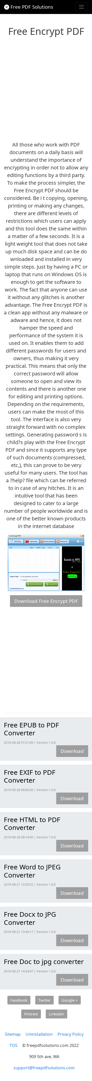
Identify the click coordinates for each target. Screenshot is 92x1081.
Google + (70, 1000)
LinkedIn (56, 1013)
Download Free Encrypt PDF (46, 601)
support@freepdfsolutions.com (44, 1068)
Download (72, 751)
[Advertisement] (46, 87)
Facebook (18, 1000)
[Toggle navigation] (81, 7)
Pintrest (31, 1013)
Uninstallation (39, 1034)
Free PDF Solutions (31, 7)
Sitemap (13, 1034)
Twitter (44, 1000)
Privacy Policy (70, 1034)
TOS (13, 1045)
